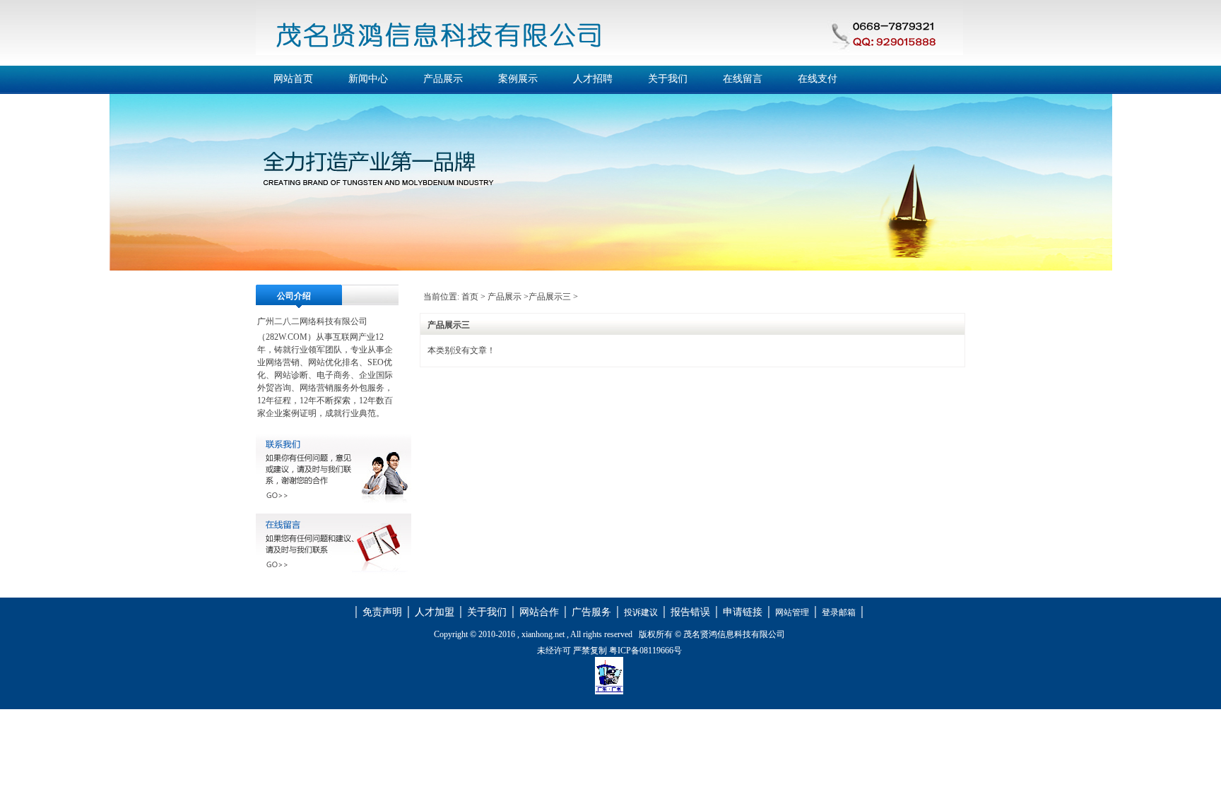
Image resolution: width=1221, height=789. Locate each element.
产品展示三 (550, 297)
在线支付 (817, 78)
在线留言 (742, 78)
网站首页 (293, 78)
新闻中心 (368, 78)
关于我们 (668, 78)
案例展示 (518, 78)
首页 (469, 297)
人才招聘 (593, 78)
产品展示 (443, 78)
